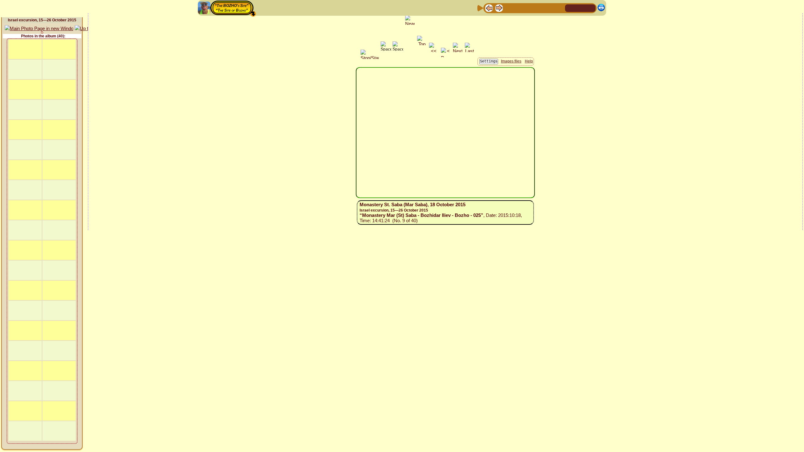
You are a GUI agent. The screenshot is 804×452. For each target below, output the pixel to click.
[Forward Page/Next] (499, 7)
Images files (511, 61)
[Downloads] (549, 7)
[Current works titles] (529, 7)
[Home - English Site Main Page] (580, 7)
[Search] (559, 7)
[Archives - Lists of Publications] (509, 7)
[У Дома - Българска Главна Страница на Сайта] (590, 7)
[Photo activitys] (539, 7)
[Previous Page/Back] (489, 7)
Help (529, 61)
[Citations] (519, 7)
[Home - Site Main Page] (570, 7)
